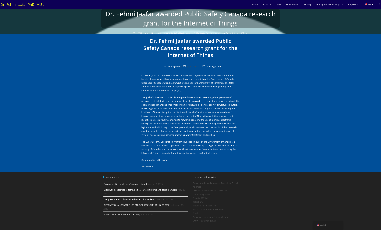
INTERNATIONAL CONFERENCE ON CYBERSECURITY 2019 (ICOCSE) (136, 205)
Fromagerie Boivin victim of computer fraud (125, 184)
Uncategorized (213, 66)
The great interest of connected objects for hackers (128, 199)
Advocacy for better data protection (121, 214)
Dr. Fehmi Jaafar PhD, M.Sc (22, 4)
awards (149, 166)
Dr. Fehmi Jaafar (172, 66)
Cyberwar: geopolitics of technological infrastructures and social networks (140, 189)
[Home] (134, 33)
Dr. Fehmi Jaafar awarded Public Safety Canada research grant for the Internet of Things (209, 33)
